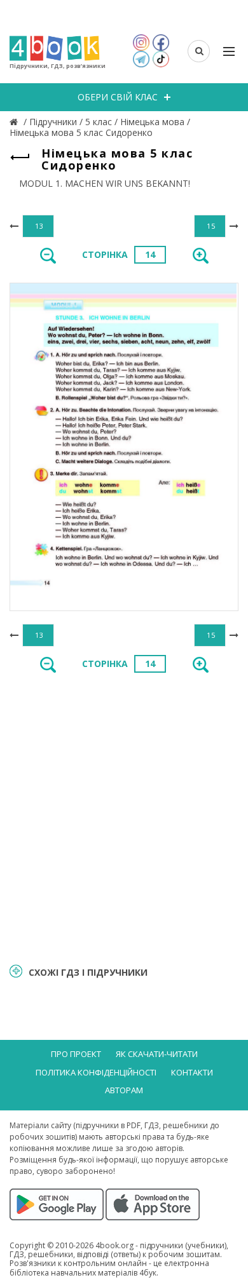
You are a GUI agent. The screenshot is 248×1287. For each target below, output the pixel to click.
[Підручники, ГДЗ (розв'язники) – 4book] (15, 122)
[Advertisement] (124, 817)
